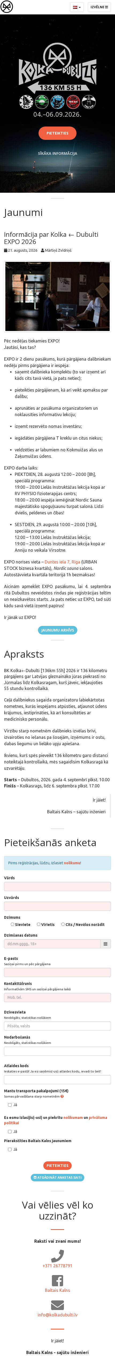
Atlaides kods (52, 1068)
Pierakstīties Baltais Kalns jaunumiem (37, 1141)
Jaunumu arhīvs (57, 630)
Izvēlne (100, 8)
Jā (15, 1105)
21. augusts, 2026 (22, 250)
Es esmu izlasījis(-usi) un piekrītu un (55, 1120)
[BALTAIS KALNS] (6, 6)
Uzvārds (11, 898)
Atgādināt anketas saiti (59, 1177)
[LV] (77, 7)
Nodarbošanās (27, 1039)
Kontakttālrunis (37, 986)
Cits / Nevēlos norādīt (85, 924)
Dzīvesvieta (27, 1014)
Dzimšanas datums (20, 935)
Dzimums (12, 917)
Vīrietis (47, 924)
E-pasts (27, 961)
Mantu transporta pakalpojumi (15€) (36, 1093)
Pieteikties (57, 133)
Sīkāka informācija (57, 153)
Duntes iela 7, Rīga (62, 561)
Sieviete (22, 924)
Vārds (9, 878)
